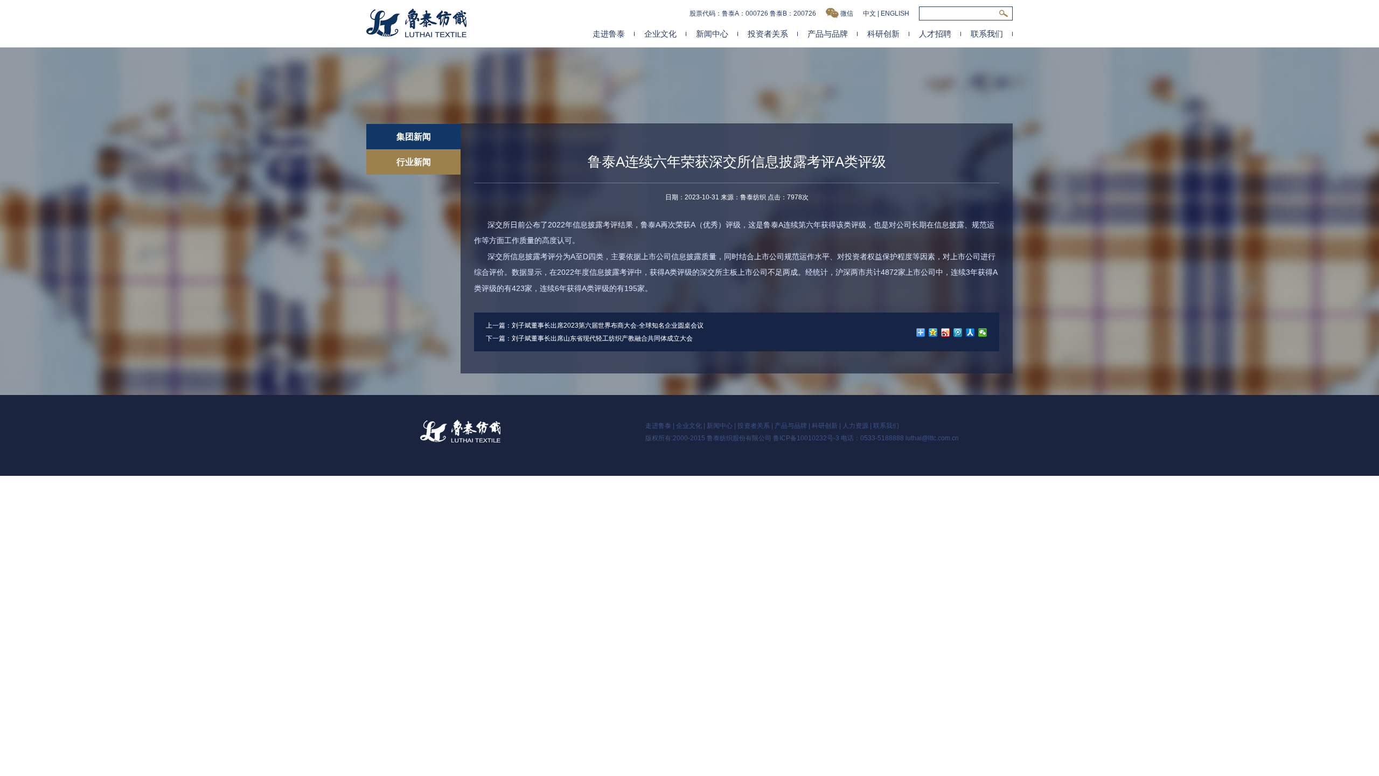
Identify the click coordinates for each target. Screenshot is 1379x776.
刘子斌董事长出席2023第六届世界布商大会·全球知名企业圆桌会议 (608, 325)
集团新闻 (413, 136)
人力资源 (855, 425)
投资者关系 (768, 33)
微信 (846, 13)
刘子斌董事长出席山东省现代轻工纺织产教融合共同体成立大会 (602, 338)
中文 (869, 13)
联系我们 (987, 33)
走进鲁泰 (609, 33)
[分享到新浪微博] (945, 332)
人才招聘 (935, 33)
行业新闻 (413, 162)
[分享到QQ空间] (933, 332)
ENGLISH (895, 13)
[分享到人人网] (970, 332)
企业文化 (660, 33)
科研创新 (883, 33)
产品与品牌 (827, 33)
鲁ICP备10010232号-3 (806, 438)
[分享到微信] (982, 332)
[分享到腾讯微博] (958, 332)
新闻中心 (712, 33)
